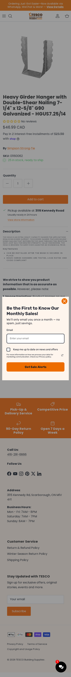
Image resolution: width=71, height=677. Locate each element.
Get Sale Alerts (35, 367)
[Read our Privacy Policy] (62, 355)
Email (10, 330)
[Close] (64, 301)
